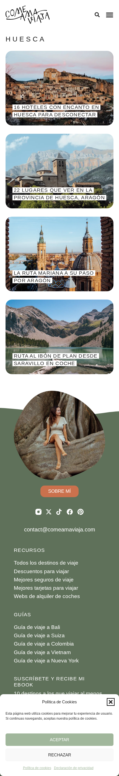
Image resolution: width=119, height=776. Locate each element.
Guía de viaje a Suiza (39, 635)
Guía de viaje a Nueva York (46, 661)
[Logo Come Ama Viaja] (28, 15)
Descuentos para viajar (41, 571)
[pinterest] (80, 512)
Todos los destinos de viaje (46, 563)
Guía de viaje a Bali (37, 627)
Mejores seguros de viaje (44, 580)
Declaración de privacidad (74, 768)
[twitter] (49, 512)
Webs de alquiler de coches (47, 596)
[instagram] (38, 512)
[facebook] (69, 511)
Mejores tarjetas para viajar (46, 588)
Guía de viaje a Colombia (44, 644)
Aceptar (59, 739)
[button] (110, 702)
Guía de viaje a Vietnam (42, 652)
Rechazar (59, 755)
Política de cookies (37, 768)
